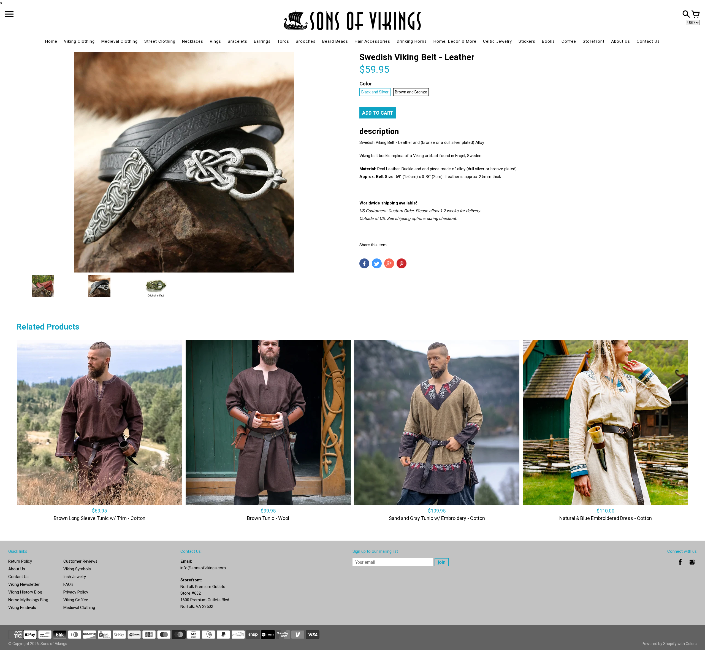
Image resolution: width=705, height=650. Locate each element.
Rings (215, 41)
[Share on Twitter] (377, 263)
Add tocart (377, 113)
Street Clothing (159, 41)
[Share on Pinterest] (401, 263)
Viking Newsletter (24, 584)
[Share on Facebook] (364, 263)
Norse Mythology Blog (28, 599)
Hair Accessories (372, 41)
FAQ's (68, 584)
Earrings (262, 41)
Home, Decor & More (454, 41)
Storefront (593, 41)
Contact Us (648, 41)
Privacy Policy (75, 592)
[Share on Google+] (389, 263)
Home (51, 41)
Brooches (306, 41)
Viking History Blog (25, 592)
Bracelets (237, 41)
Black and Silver (375, 92)
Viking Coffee (75, 599)
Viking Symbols (77, 569)
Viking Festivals (22, 607)
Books (548, 41)
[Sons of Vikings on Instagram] (692, 565)
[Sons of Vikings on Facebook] (680, 565)
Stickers (527, 41)
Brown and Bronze (411, 92)
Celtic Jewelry (497, 41)
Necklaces (192, 41)
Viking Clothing (79, 41)
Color (365, 84)
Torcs (283, 41)
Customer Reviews (80, 561)
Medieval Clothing (119, 41)
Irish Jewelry (74, 576)
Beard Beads (335, 41)
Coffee (569, 41)
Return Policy (20, 561)
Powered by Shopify (659, 643)
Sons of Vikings (53, 643)
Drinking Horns (412, 41)
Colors (691, 643)
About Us (620, 41)
